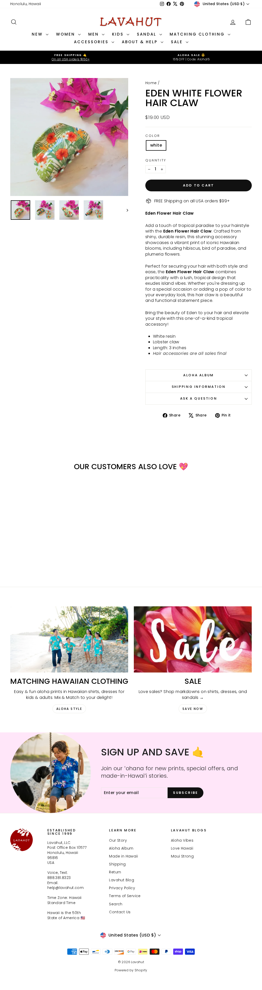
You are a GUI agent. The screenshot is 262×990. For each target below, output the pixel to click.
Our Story (118, 840)
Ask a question (198, 398)
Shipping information (199, 386)
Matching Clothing (198, 34)
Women (66, 34)
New (38, 34)
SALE (177, 42)
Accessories (92, 42)
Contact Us (119, 912)
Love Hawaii (182, 848)
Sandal (147, 34)
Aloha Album (198, 375)
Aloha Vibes (182, 840)
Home (151, 82)
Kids (118, 34)
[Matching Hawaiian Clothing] (69, 639)
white (156, 145)
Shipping (117, 864)
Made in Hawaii (123, 856)
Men (94, 34)
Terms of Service (124, 895)
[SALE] (193, 639)
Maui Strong (182, 856)
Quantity (155, 160)
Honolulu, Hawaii (25, 3)
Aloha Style (69, 709)
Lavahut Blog (121, 880)
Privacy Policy (122, 887)
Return (115, 872)
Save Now (192, 709)
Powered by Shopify (131, 970)
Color (152, 136)
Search (115, 904)
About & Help (140, 42)
